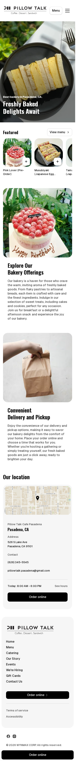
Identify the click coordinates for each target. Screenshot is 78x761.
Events (11, 664)
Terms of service (17, 710)
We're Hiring (14, 670)
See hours (61, 586)
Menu (56, 11)
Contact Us (14, 681)
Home (10, 642)
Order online (37, 597)
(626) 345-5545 (18, 563)
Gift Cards (13, 676)
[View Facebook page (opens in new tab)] (8, 736)
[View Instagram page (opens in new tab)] (14, 736)
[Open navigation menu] (67, 10)
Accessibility (14, 716)
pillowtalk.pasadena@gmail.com (29, 571)
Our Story (13, 659)
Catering (12, 653)
